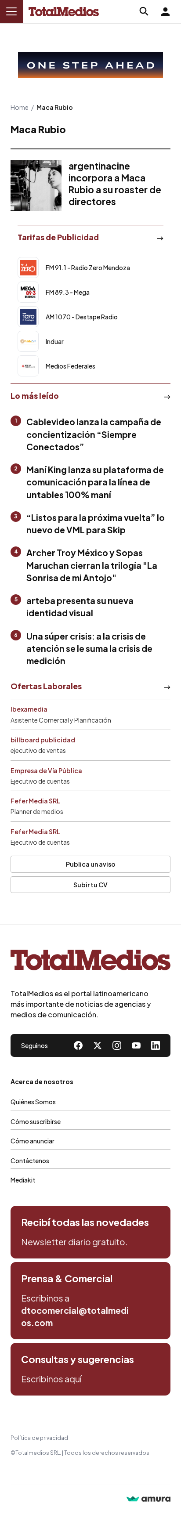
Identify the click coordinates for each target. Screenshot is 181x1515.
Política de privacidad (39, 1438)
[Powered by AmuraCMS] (148, 1500)
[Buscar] (144, 11)
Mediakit (23, 1180)
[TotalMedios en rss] (155, 1045)
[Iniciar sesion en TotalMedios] (165, 11)
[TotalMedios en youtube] (136, 1045)
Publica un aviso (91, 864)
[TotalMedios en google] (116, 1045)
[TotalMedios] (90, 962)
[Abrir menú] (11, 11)
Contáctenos (30, 1160)
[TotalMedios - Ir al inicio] (64, 11)
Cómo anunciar (32, 1141)
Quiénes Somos (33, 1102)
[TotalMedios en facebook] (78, 1045)
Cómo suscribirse (36, 1121)
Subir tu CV (90, 885)
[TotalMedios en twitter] (97, 1045)
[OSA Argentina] (90, 65)
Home (20, 107)
